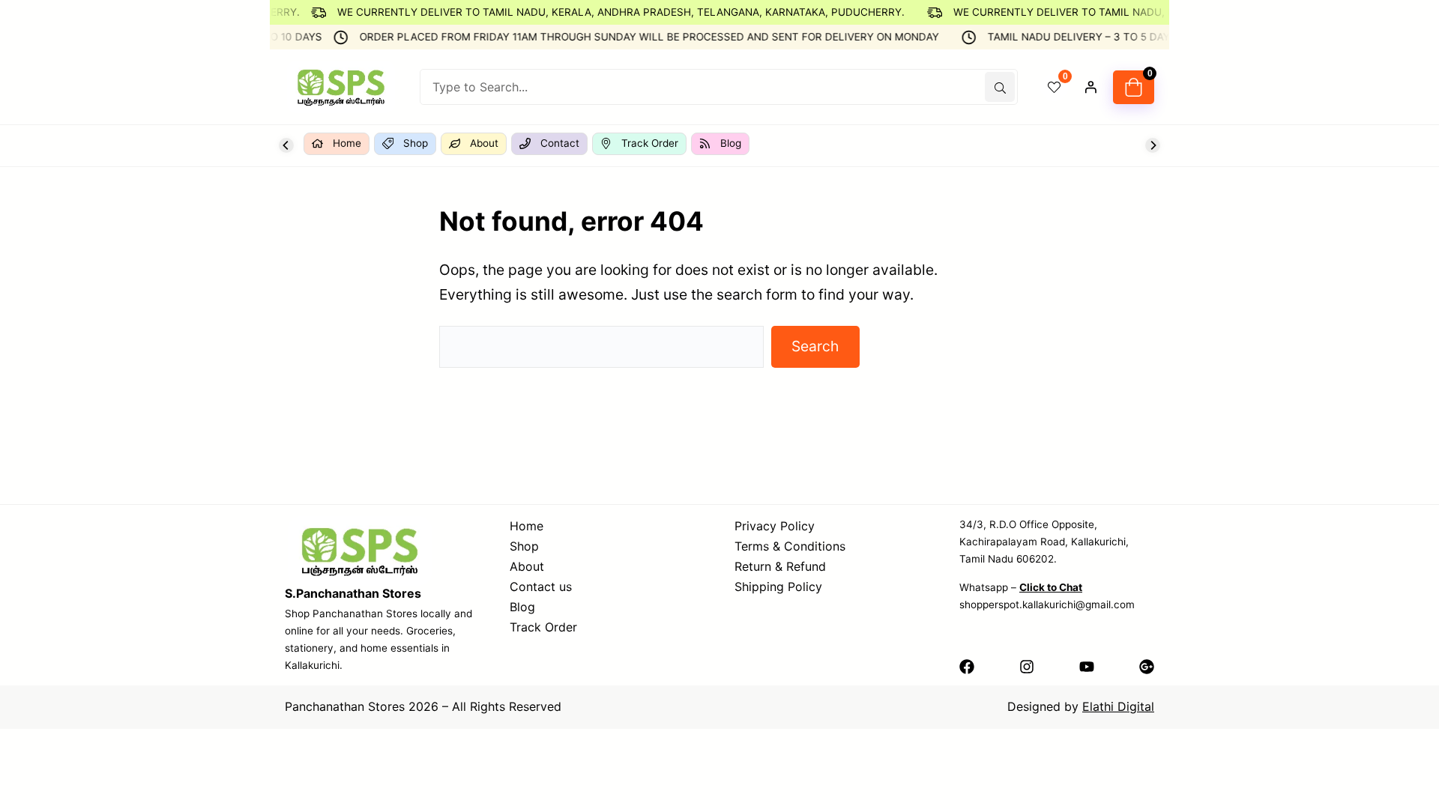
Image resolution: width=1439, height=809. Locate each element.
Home (526, 525)
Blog (522, 606)
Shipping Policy (778, 586)
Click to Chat (1050, 587)
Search (815, 346)
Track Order (543, 626)
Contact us (541, 586)
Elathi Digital (1118, 706)
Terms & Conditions (789, 546)
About (527, 566)
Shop (524, 546)
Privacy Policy (774, 525)
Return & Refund (780, 566)
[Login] (1090, 87)
